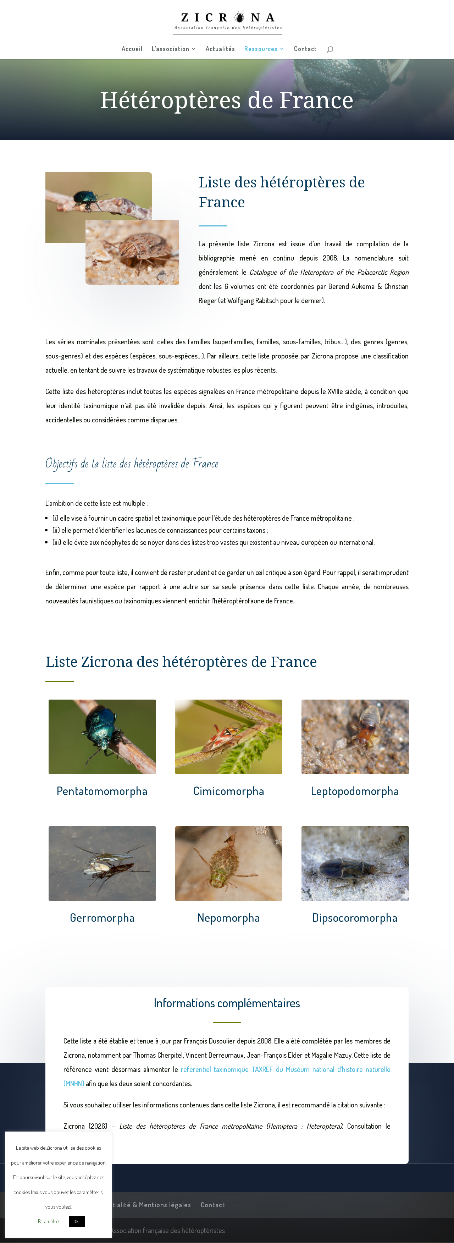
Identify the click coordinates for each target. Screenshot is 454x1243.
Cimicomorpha (229, 790)
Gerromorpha (102, 917)
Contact (305, 49)
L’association (170, 49)
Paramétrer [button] (49, 1221)
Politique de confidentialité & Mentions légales (118, 1204)
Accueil (132, 49)
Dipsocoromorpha (355, 917)
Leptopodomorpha (355, 790)
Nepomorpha (229, 917)
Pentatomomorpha (102, 790)
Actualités (220, 49)
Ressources (261, 49)
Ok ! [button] (77, 1221)
